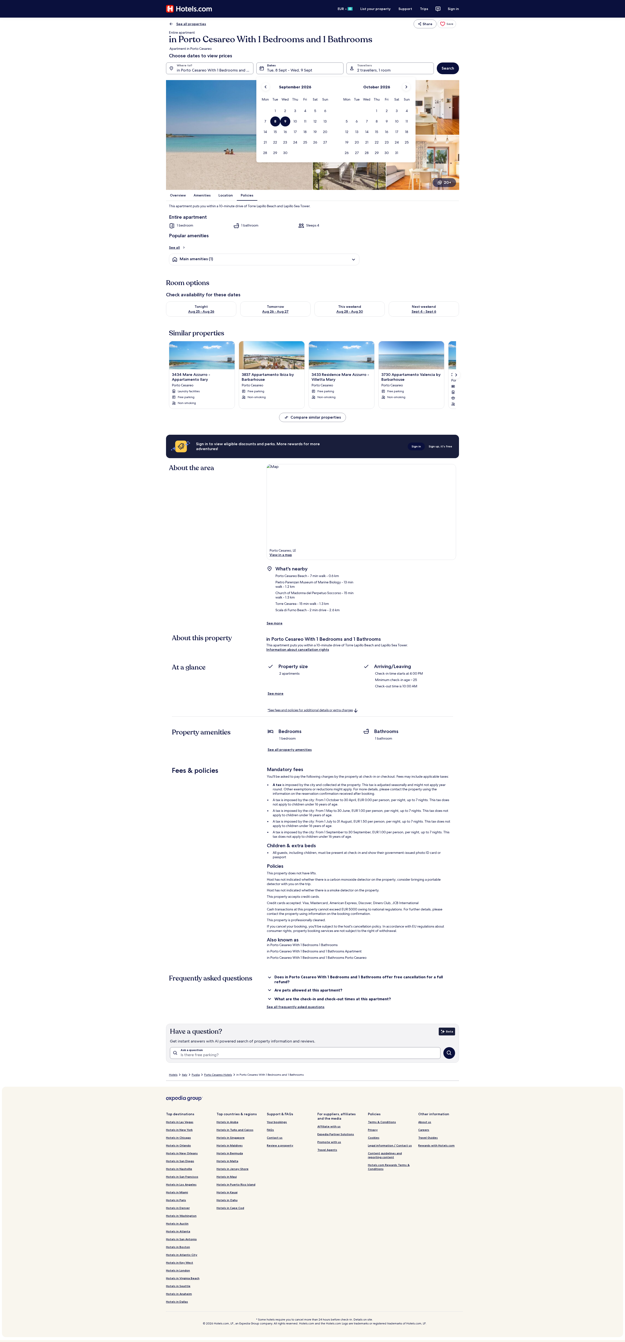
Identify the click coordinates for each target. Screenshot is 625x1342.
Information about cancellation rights (297, 649)
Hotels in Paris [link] (176, 1200)
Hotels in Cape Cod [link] (230, 1208)
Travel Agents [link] (327, 1150)
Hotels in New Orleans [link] (182, 1153)
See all (174, 247)
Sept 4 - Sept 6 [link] (424, 311)
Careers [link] (423, 1130)
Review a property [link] (280, 1145)
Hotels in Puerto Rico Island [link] (236, 1184)
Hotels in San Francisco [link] (182, 1176)
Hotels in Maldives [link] (230, 1145)
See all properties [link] (191, 24)
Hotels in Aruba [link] (227, 1122)
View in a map (281, 555)
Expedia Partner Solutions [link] (335, 1134)
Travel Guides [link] (428, 1137)
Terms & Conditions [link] (382, 1122)
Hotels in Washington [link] (181, 1216)
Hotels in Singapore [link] (231, 1137)
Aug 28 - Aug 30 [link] (349, 311)
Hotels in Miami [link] (177, 1192)
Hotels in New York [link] (179, 1130)
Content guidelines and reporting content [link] (385, 1155)
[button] (275, 111)
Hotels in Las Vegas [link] (179, 1122)
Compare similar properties (316, 417)
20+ (447, 182)
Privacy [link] (373, 1130)
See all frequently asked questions (295, 1007)
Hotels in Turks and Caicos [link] (235, 1130)
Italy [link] (184, 1075)
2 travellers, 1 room (374, 70)
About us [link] (424, 1122)
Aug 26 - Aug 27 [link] (275, 311)
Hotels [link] (173, 1075)
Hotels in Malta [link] (227, 1161)
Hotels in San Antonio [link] (181, 1239)
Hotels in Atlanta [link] (178, 1231)
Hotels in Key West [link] (179, 1262)
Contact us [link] (274, 1137)
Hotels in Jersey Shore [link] (233, 1169)
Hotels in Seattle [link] (178, 1286)
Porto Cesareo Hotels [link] (218, 1075)
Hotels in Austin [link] (177, 1223)
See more (274, 623)
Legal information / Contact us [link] (390, 1145)
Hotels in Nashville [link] (179, 1169)
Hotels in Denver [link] (178, 1208)
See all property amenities (290, 749)
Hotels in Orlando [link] (178, 1145)
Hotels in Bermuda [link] (230, 1153)
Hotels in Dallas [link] (177, 1301)
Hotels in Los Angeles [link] (181, 1184)
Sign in (453, 9)
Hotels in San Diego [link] (180, 1161)
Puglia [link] (196, 1075)
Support (405, 9)
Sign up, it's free (440, 446)
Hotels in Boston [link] (178, 1247)
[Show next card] (456, 375)
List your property (375, 9)
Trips (424, 9)
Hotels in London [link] (178, 1270)
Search (448, 68)
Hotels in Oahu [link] (227, 1200)
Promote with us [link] (329, 1142)
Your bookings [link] (277, 1122)
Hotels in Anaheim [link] (179, 1294)
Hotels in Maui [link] (227, 1176)
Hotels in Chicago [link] (178, 1137)
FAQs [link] (270, 1130)
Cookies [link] (373, 1137)
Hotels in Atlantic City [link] (181, 1255)
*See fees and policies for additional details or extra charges (310, 710)
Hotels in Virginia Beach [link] (182, 1278)
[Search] (449, 1053)
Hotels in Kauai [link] (227, 1192)
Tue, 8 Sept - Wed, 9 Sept (289, 70)
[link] (447, 24)
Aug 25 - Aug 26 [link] (201, 311)
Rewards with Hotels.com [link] (436, 1145)
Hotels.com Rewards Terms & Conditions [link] (389, 1167)
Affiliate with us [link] (329, 1126)
